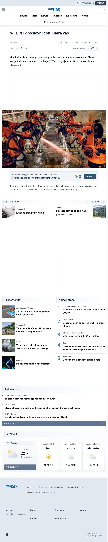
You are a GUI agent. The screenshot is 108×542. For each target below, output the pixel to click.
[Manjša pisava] (88, 48)
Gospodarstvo (21, 209)
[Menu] (3, 9)
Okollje (18, 342)
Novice (58, 207)
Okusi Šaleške (68, 319)
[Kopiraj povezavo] (26, 48)
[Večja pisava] (96, 48)
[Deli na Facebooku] (21, 48)
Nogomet (19, 360)
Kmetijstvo (67, 356)
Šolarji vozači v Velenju (24, 308)
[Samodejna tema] (78, 3)
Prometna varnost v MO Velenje (74, 306)
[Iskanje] (105, 9)
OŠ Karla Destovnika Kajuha (73, 333)
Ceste (65, 343)
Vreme (11, 434)
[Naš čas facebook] (7, 534)
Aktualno (10, 389)
